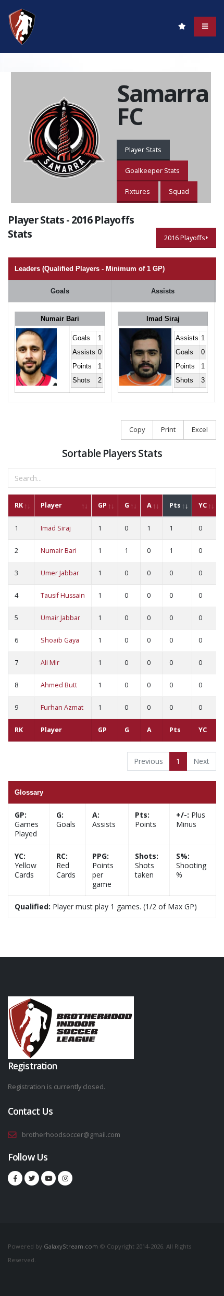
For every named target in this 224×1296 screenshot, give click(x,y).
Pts (175, 505)
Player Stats (143, 149)
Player (51, 505)
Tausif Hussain (63, 595)
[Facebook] (15, 1178)
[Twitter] (31, 1178)
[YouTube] (48, 1178)
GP (102, 505)
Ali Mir (50, 662)
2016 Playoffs (184, 237)
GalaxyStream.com (71, 1246)
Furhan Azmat (62, 707)
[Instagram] (65, 1178)
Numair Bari (60, 319)
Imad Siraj (163, 319)
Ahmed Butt (59, 685)
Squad (179, 191)
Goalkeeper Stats (152, 170)
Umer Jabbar (60, 573)
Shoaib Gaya (60, 640)
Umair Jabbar (60, 617)
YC (202, 505)
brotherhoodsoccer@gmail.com (71, 1134)
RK (19, 505)
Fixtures (137, 191)
